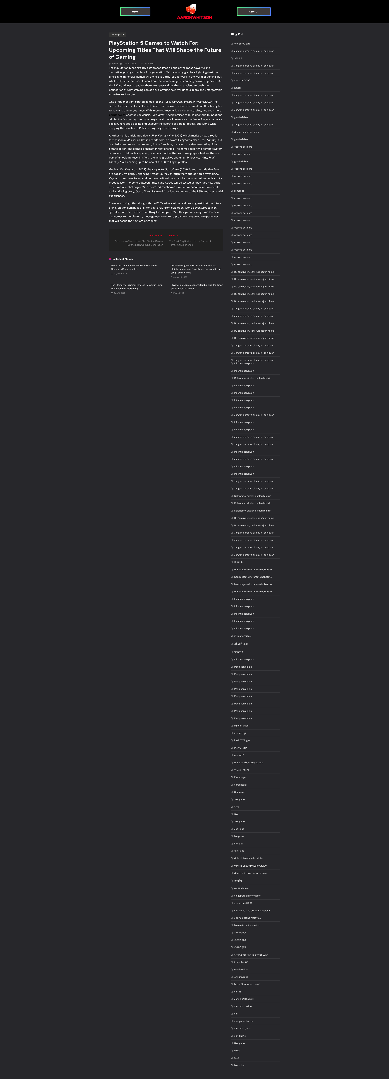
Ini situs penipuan (244, 363)
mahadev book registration (249, 762)
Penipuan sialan (243, 666)
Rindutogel (240, 777)
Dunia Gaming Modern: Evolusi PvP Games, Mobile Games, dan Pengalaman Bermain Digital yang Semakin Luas (196, 269)
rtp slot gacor (241, 725)
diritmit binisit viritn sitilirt (248, 858)
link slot (238, 843)
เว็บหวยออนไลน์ (242, 636)
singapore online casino (247, 895)
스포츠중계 (240, 939)
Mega (237, 1050)
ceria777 (239, 755)
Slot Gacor (240, 932)
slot (236, 1013)
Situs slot (239, 792)
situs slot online (243, 1006)
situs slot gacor (242, 1028)
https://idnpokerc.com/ (247, 984)
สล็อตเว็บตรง (241, 644)
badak (237, 87)
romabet (239, 190)
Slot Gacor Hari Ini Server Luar (251, 954)
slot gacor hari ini (243, 1021)
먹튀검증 (239, 850)
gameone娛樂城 (243, 903)
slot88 (237, 991)
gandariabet (241, 117)
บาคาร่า (238, 651)
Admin (115, 63)
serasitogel (240, 784)
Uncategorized (117, 34)
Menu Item (240, 1065)
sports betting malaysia (247, 917)
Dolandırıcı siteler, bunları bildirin (252, 378)
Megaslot (239, 836)
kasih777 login (242, 740)
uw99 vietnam (242, 888)
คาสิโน (238, 880)
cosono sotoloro (243, 146)
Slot (236, 806)
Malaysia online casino (246, 925)
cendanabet (241, 969)
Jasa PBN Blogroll (244, 999)
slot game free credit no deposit (252, 910)
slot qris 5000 (242, 80)
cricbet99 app (242, 43)
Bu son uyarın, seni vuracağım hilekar (254, 271)
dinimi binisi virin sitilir (246, 132)
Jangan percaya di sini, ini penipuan (254, 51)
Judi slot (239, 828)
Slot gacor (240, 799)
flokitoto (238, 562)
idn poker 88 (241, 962)
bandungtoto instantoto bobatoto (253, 569)
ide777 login (240, 733)
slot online (240, 1035)
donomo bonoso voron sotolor (250, 873)
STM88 (238, 58)
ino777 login (240, 747)
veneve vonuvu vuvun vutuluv (250, 865)
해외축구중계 (241, 769)
